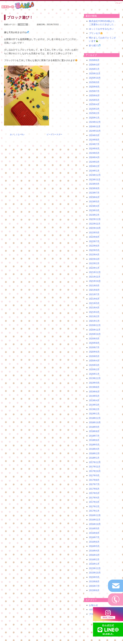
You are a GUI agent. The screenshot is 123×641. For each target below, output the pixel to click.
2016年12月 (95, 515)
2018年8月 (94, 431)
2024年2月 (94, 166)
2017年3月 (94, 502)
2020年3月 (94, 365)
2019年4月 (94, 400)
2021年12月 (95, 272)
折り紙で (93, 45)
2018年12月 (95, 418)
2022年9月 (94, 232)
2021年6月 (94, 298)
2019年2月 (94, 409)
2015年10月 (95, 572)
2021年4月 (94, 307)
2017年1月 (94, 511)
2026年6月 (94, 60)
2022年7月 (94, 241)
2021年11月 (94, 276)
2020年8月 (94, 343)
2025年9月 (94, 82)
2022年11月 (94, 223)
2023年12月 (95, 175)
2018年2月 (94, 453)
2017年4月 (94, 497)
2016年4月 (94, 550)
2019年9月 (94, 382)
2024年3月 (94, 162)
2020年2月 (94, 369)
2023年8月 (94, 188)
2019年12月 (95, 378)
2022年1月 (94, 268)
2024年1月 (94, 170)
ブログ (92, 614)
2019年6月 (94, 391)
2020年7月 (94, 347)
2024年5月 (94, 153)
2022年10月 (95, 228)
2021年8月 (94, 290)
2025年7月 (94, 91)
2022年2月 (94, 263)
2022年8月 (94, 237)
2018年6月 (94, 440)
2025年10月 (95, 78)
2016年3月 (94, 555)
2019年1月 (94, 413)
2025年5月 (94, 100)
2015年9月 (94, 577)
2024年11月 (94, 126)
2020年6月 (94, 351)
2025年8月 (94, 86)
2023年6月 (94, 197)
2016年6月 (94, 542)
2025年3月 (94, 109)
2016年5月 (94, 546)
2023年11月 (94, 179)
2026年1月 (94, 69)
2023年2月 (94, 215)
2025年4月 (94, 104)
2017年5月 (94, 493)
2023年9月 (94, 184)
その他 (92, 609)
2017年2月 (94, 506)
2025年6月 (94, 95)
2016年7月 (94, 537)
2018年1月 (94, 457)
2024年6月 (94, 148)
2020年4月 (94, 360)
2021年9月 (94, 285)
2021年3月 (94, 312)
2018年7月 (94, 435)
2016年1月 (94, 564)
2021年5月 (94, 303)
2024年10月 (95, 131)
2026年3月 (94, 64)
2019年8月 (94, 387)
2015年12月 (95, 568)
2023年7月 (94, 192)
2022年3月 (94, 259)
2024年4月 (94, 157)
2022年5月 (94, 250)
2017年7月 (94, 484)
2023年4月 (94, 206)
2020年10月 (95, 334)
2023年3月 (94, 210)
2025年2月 (94, 113)
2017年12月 (95, 462)
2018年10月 (95, 422)
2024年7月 (94, 144)
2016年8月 (94, 533)
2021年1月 (94, 321)
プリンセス (94, 33)
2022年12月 (95, 219)
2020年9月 (94, 338)
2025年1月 (94, 117)
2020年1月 (94, 374)
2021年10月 (95, 281)
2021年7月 (94, 294)
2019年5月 (94, 396)
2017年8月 (94, 480)
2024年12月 (95, 122)
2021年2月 (94, 316)
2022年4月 (94, 254)
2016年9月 (94, 528)
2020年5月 (94, 356)
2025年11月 (94, 73)
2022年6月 (94, 245)
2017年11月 (94, 466)
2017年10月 (95, 471)
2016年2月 (94, 559)
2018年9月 (94, 427)
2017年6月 (94, 488)
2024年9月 (94, 135)
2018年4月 (94, 449)
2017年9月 (94, 475)
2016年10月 (95, 524)
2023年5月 (94, 201)
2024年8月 (94, 139)
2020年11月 (94, 329)
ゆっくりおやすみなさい (101, 29)
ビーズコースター (54, 134)
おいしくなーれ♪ (17, 134)
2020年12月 (95, 325)
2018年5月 (94, 444)
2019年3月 (94, 404)
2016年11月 (94, 519)
